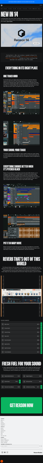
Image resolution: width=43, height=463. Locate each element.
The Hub (30, 8)
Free (2, 434)
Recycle (39, 8)
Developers (3, 423)
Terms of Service (4, 441)
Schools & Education (5, 440)
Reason (2, 428)
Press (2, 421)
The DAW (14, 8)
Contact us (3, 425)
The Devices (25, 8)
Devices (2, 429)
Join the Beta (3, 435)
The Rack (10, 8)
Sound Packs (3, 430)
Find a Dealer (3, 438)
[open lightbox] (21, 35)
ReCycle (2, 431)
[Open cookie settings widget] (2, 461)
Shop (2, 433)
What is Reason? (4, 8)
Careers (2, 422)
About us (2, 420)
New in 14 (34, 8)
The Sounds (19, 8)
